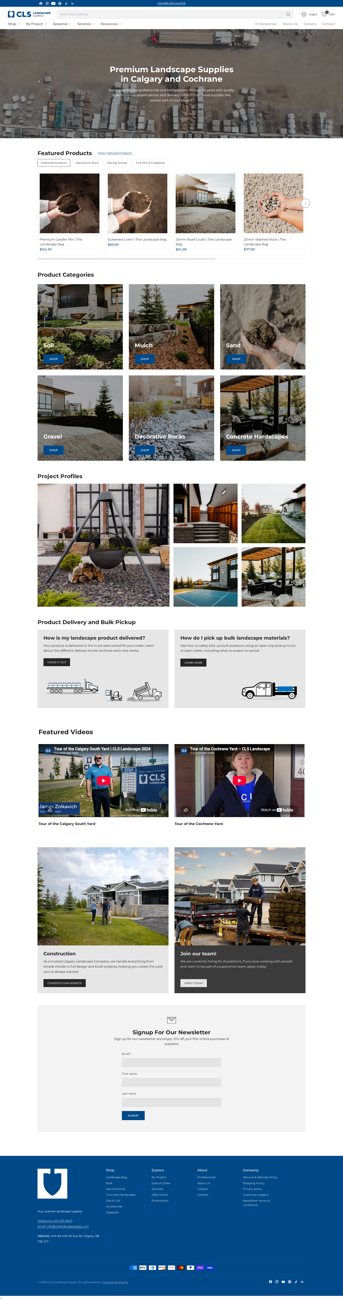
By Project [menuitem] (34, 24)
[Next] (305, 203)
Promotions (160, 1200)
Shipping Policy (254, 1183)
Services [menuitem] (84, 24)
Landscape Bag (116, 1177)
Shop (53, 359)
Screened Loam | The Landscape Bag (137, 239)
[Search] (288, 14)
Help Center (160, 1194)
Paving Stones (117, 163)
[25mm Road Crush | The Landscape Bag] (205, 203)
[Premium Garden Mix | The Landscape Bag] (69, 203)
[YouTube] (53, 3)
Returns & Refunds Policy (260, 1177)
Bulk (109, 1183)
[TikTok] (66, 3)
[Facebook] (41, 3)
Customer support (256, 1194)
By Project (159, 1177)
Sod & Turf (113, 1200)
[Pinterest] (60, 3)
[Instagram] (47, 3)
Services (157, 1189)
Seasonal (112, 1212)
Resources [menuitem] (109, 24)
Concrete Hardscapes (121, 1194)
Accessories (114, 1206)
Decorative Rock (87, 163)
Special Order (161, 1183)
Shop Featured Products (115, 153)
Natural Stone (115, 1189)
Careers (310, 24)
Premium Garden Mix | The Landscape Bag (61, 242)
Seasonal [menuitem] (60, 24)
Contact (328, 24)
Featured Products (54, 163)
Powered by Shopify (115, 1282)
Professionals (266, 24)
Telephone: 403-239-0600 (55, 1221)
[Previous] (37, 203)
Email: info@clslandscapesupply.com (63, 1226)
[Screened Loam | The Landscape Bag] (138, 203)
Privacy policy (252, 1189)
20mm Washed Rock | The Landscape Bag (265, 242)
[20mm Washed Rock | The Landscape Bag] (273, 203)
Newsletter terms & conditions (256, 1203)
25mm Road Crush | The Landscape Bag (204, 242)
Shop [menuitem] (12, 24)
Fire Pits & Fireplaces (150, 163)
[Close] (1, 1298)
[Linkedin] (72, 3)
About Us (290, 24)
